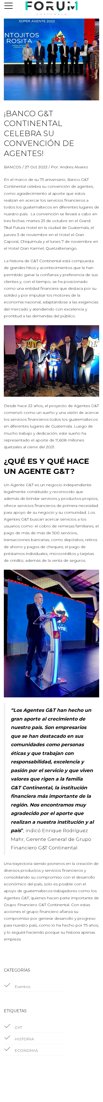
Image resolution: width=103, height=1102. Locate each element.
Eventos (21, 986)
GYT (17, 1027)
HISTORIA (23, 1039)
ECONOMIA (25, 1050)
